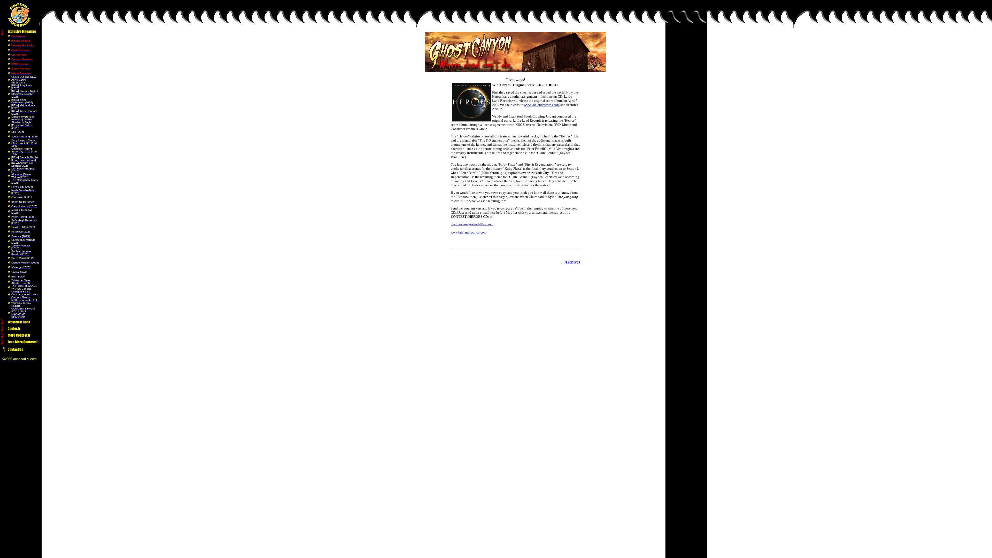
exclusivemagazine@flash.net (472, 224)
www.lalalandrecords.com (542, 105)
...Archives (570, 262)
